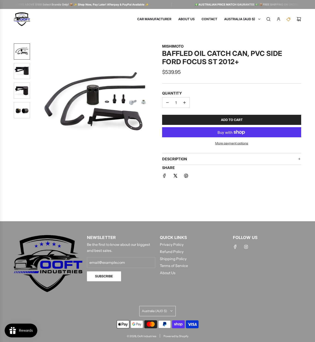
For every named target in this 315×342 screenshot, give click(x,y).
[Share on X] (175, 177)
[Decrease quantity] (167, 103)
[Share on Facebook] (164, 177)
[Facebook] (235, 247)
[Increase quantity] (184, 103)
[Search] (268, 19)
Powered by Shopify (175, 336)
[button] (37, 105)
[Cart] (299, 19)
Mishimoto (173, 46)
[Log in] (278, 19)
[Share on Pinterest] (186, 177)
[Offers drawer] (289, 19)
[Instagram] (246, 247)
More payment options (231, 143)
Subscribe (104, 276)
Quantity (172, 93)
